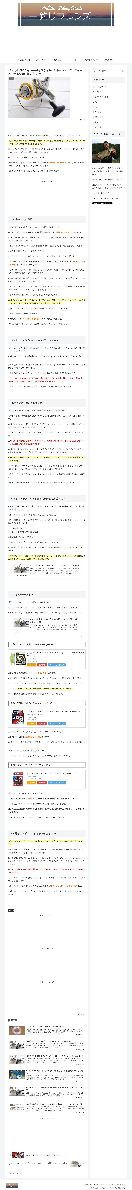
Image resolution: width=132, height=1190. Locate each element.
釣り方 (95, 122)
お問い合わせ (121, 1185)
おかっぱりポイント (100, 87)
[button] (123, 71)
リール (95, 107)
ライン (12, 910)
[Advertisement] (66, 42)
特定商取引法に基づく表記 (91, 1185)
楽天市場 (42, 665)
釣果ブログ (97, 127)
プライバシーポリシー (108, 1185)
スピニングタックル (100, 97)
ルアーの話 (97, 112)
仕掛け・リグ (98, 117)
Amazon (32, 665)
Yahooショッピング (57, 665)
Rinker (34, 658)
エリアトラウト (99, 92)
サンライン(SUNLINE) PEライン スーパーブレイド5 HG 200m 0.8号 (53, 773)
